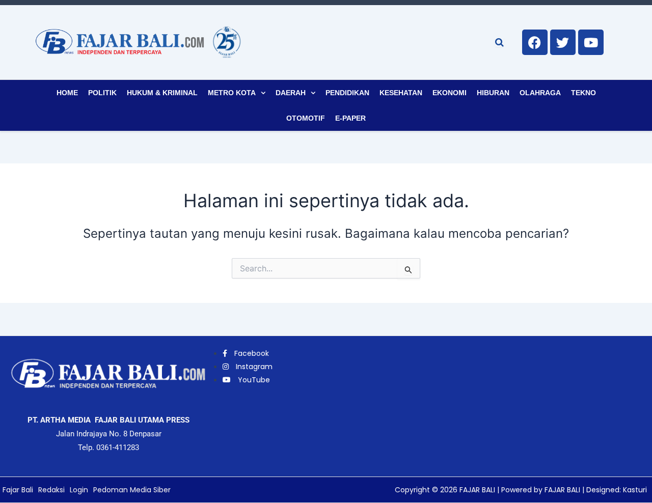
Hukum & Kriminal (162, 93)
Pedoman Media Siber (132, 490)
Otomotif (305, 118)
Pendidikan (347, 93)
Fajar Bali (18, 490)
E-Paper (350, 118)
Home (67, 93)
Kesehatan (400, 93)
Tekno (583, 93)
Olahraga (540, 93)
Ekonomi (449, 93)
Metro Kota (232, 93)
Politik (102, 93)
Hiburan (493, 93)
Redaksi (51, 490)
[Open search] (499, 42)
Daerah (291, 93)
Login (79, 490)
